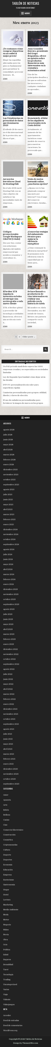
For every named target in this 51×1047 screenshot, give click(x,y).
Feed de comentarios (12, 1025)
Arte (5, 805)
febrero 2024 (9, 579)
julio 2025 (7, 494)
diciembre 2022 (10, 649)
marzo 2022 (8, 694)
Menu (27, 13)
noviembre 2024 (10, 534)
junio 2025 (8, 499)
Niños (6, 930)
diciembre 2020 (10, 769)
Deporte (7, 855)
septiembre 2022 (11, 664)
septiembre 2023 (11, 604)
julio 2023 (7, 614)
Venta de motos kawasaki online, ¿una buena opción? (38, 181)
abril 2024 (7, 569)
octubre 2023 (9, 599)
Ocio (5, 944)
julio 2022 (7, 674)
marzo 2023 (8, 634)
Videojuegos (9, 1004)
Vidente (6, 999)
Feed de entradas (11, 1020)
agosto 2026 (8, 430)
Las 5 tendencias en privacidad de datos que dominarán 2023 (13, 121)
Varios (6, 989)
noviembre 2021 (10, 714)
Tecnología (8, 974)
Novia (6, 934)
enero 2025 (8, 524)
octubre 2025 (9, 479)
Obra (5, 939)
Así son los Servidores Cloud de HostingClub (12, 181)
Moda (5, 915)
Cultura (6, 850)
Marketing (8, 905)
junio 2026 (8, 439)
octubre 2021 (9, 719)
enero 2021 (8, 764)
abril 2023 (8, 629)
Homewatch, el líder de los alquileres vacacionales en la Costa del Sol (38, 121)
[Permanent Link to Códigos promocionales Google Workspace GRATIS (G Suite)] (13, 222)
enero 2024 (8, 584)
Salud (5, 955)
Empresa (7, 875)
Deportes (7, 860)
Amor (5, 795)
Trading (6, 979)
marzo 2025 (8, 514)
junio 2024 (8, 559)
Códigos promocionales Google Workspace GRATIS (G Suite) (12, 235)
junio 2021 (8, 739)
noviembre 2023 (10, 594)
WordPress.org (10, 1030)
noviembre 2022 (10, 654)
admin (5, 79)
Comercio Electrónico (13, 830)
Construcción (9, 835)
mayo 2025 (8, 504)
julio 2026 (7, 435)
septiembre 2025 (11, 484)
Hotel (5, 895)
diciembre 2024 (10, 529)
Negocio (7, 925)
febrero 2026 (9, 460)
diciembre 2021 (10, 709)
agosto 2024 (8, 549)
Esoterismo (8, 880)
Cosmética (8, 840)
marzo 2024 (8, 574)
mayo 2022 (8, 684)
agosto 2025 (8, 489)
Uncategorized (10, 984)
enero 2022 (8, 704)
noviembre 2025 (10, 474)
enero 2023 (8, 644)
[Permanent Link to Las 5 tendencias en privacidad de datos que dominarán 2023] (13, 108)
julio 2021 (7, 734)
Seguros (7, 959)
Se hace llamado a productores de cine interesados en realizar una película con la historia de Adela (38, 297)
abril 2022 (8, 689)
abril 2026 (8, 450)
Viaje (5, 994)
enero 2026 (8, 464)
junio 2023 (8, 619)
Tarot (5, 969)
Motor (6, 920)
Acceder (7, 1015)
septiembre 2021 (11, 724)
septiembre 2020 (11, 784)
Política (6, 949)
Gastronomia (9, 885)
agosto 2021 (8, 729)
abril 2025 (8, 509)
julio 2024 (7, 554)
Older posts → (28, 337)
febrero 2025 (9, 519)
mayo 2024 (8, 564)
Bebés (6, 810)
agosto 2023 (8, 609)
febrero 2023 (9, 639)
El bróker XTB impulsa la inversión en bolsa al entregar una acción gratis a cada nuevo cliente (13, 297)
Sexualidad (8, 964)
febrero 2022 (9, 699)
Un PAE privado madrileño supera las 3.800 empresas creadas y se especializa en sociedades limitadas (25, 369)
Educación (8, 870)
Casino (6, 820)
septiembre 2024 (11, 544)
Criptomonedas (10, 845)
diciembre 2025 (10, 469)
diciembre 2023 (10, 589)
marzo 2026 (8, 455)
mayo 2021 (8, 744)
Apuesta (7, 800)
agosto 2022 (8, 669)
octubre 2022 (9, 659)
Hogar (6, 890)
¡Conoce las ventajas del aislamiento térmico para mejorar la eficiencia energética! (38, 238)
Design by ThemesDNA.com (25, 1043)
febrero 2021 (9, 759)
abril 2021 (7, 749)
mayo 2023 (8, 624)
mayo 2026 (8, 444)
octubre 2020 (9, 779)
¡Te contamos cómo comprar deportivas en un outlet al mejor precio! (13, 52)
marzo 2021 (8, 754)
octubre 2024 (9, 539)
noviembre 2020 (11, 774)
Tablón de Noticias (25, 3)
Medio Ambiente (10, 909)
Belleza (6, 815)
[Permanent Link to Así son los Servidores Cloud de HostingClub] (13, 169)
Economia (7, 865)
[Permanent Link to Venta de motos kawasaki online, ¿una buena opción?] (38, 169)
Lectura (6, 900)
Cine (5, 825)
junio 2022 (8, 679)
